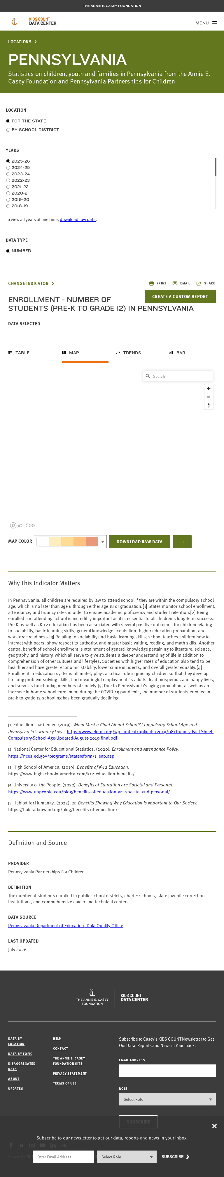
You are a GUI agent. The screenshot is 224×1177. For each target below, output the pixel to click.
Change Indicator (28, 283)
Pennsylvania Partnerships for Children (46, 872)
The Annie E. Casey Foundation (112, 6)
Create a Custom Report (180, 296)
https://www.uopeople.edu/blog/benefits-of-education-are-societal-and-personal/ (89, 791)
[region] (112, 449)
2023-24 (21, 174)
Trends (132, 352)
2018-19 (20, 206)
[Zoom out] (208, 397)
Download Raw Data (139, 541)
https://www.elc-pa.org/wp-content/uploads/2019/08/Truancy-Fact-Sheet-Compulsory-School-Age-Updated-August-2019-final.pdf (111, 734)
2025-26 (21, 161)
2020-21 (20, 193)
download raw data (78, 219)
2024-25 (21, 167)
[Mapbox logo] (23, 525)
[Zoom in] (208, 388)
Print (161, 283)
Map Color (20, 541)
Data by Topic (20, 1053)
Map (74, 352)
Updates (15, 1088)
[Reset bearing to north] (208, 405)
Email (185, 283)
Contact (60, 1048)
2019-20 (20, 199)
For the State (29, 121)
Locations (20, 42)
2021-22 (20, 186)
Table (22, 352)
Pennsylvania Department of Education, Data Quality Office (65, 925)
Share (209, 283)
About (14, 1078)
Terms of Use (65, 1083)
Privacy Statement (70, 1073)
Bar (181, 352)
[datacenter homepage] (42, 21)
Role (123, 1088)
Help (57, 1038)
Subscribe (173, 1157)
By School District (35, 129)
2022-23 (21, 180)
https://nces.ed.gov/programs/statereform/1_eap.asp (61, 755)
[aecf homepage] (14, 21)
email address (132, 1060)
